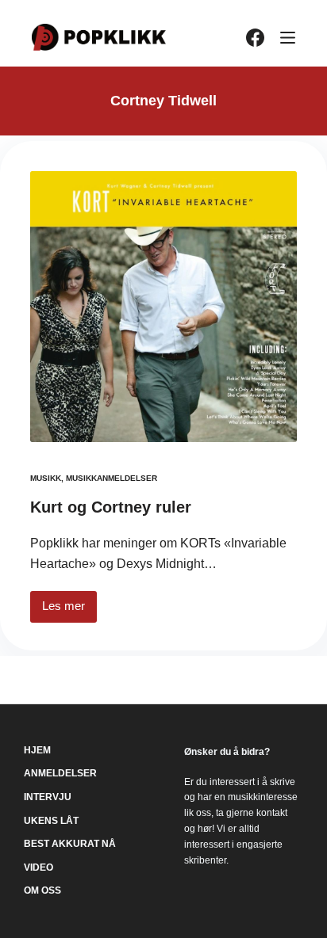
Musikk (45, 478)
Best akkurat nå (70, 843)
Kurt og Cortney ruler (110, 507)
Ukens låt (51, 820)
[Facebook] (255, 38)
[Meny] (287, 37)
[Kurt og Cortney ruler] (163, 306)
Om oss (42, 890)
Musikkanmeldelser (111, 478)
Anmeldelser (60, 773)
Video (38, 867)
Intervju (47, 797)
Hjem (37, 750)
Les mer (69, 610)
